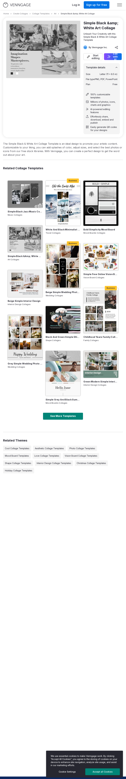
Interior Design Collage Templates (54, 463)
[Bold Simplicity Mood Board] (100, 203)
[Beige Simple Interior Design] (25, 283)
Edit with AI (115, 56)
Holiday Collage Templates (18, 470)
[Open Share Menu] (116, 47)
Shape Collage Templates (18, 463)
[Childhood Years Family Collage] (100, 310)
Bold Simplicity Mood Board (99, 229)
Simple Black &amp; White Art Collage (25, 256)
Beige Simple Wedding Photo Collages (63, 292)
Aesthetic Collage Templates (49, 448)
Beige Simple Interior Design (24, 301)
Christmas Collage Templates (91, 463)
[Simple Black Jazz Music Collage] (25, 194)
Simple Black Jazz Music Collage (25, 211)
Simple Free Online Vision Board (100, 274)
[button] (93, 56)
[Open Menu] (119, 5)
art (55, 13)
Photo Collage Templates (82, 448)
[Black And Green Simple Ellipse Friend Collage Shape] (63, 319)
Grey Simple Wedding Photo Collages (25, 363)
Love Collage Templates (46, 455)
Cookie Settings (67, 771)
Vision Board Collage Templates (81, 455)
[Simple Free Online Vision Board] (100, 256)
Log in (76, 4)
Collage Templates (41, 13)
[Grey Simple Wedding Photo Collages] (25, 337)
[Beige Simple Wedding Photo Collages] (63, 265)
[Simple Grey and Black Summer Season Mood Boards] (63, 373)
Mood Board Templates (17, 455)
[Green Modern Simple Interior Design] (100, 364)
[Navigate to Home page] (17, 5)
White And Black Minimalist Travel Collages (63, 229)
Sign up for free (96, 4)
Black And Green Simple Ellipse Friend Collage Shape (63, 337)
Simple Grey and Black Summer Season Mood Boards (63, 399)
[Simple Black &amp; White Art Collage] (25, 238)
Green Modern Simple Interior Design (100, 381)
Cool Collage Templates (17, 448)
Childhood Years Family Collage (100, 337)
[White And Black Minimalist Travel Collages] (63, 203)
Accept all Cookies (103, 771)
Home (6, 13)
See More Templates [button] (63, 416)
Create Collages (20, 13)
